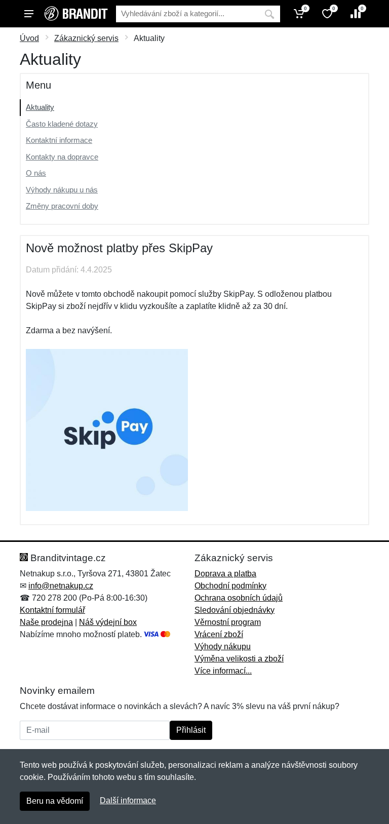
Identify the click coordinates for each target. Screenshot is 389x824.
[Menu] (29, 14)
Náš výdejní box (108, 622)
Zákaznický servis (86, 38)
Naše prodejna (46, 622)
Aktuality (40, 107)
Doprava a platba (225, 573)
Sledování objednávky (234, 610)
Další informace (128, 800)
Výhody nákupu (222, 646)
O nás (36, 173)
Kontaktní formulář (52, 610)
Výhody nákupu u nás (62, 189)
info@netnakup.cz (60, 585)
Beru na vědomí (54, 801)
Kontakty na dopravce (62, 156)
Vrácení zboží (218, 634)
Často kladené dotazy (62, 124)
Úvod (29, 38)
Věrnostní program (227, 622)
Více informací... (223, 670)
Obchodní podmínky (230, 585)
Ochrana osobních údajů (238, 598)
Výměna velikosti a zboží (239, 658)
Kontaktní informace (59, 140)
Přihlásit (191, 730)
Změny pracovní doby (62, 206)
